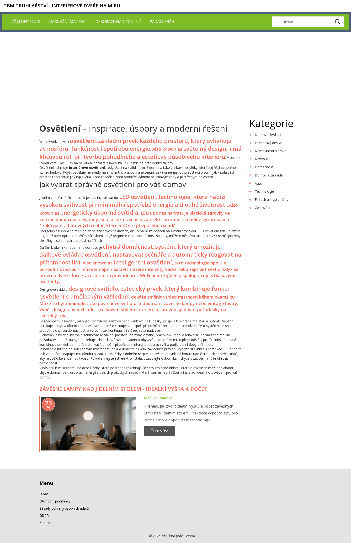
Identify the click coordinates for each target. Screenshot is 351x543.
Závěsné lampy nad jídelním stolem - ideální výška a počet (123, 388)
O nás (43, 494)
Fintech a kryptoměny (271, 199)
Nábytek (261, 159)
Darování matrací (68, 21)
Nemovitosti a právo (271, 151)
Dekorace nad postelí (118, 21)
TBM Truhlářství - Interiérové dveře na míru (62, 5)
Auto (258, 183)
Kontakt (45, 522)
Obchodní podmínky (54, 501)
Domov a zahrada (269, 175)
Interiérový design (268, 142)
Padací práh (162, 21)
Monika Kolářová (158, 398)
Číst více (159, 431)
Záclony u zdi (26, 21)
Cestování (262, 207)
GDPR (44, 515)
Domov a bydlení (268, 134)
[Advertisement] (175, 67)
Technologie (264, 191)
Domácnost (264, 167)
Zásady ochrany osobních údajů (64, 508)
